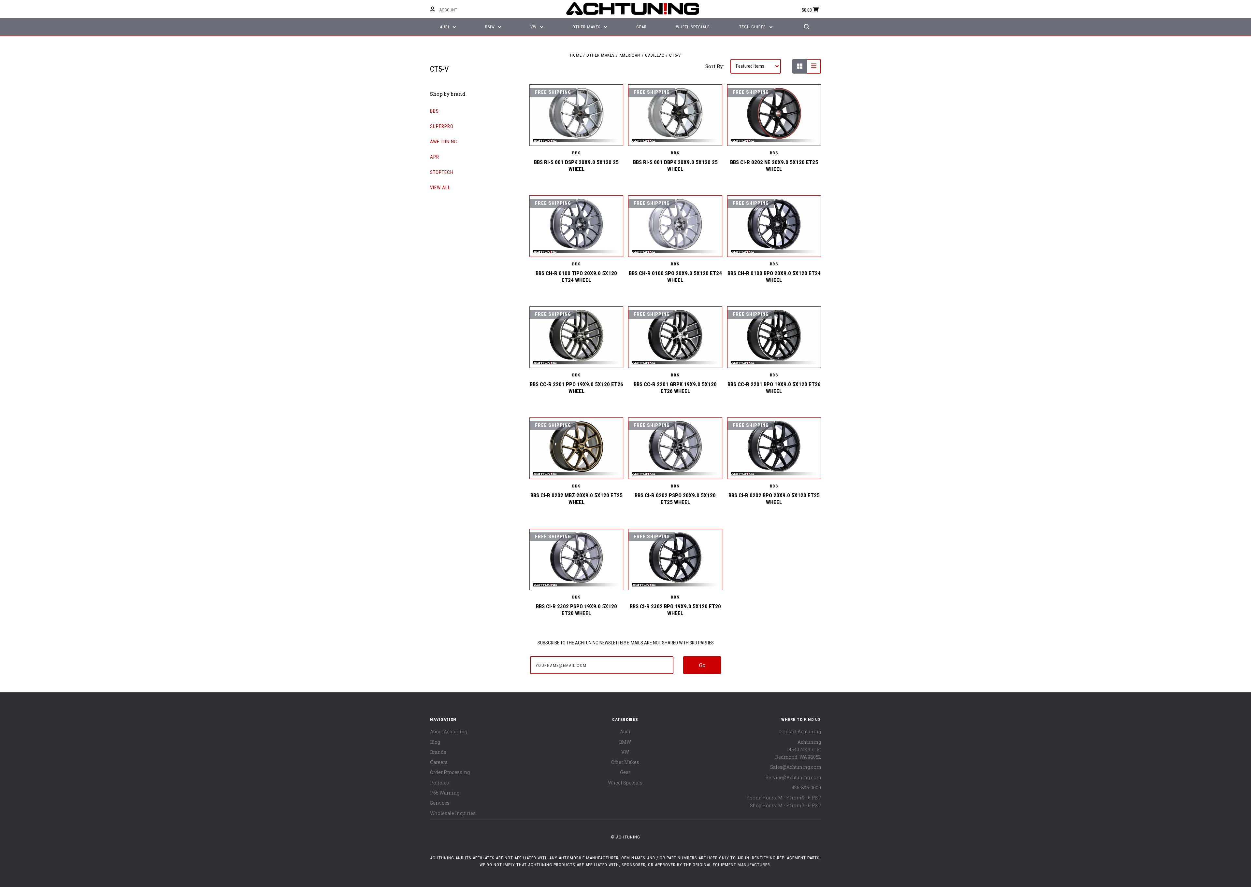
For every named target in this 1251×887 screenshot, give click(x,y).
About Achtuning (448, 731)
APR (434, 157)
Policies (439, 783)
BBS (434, 111)
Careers (439, 762)
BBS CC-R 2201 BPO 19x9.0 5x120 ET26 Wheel (774, 387)
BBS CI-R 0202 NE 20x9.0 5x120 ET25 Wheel (774, 165)
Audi (445, 26)
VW (534, 26)
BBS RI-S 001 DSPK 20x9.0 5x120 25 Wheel (576, 165)
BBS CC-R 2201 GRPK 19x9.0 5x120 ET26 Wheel (675, 387)
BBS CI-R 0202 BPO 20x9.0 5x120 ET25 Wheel (774, 498)
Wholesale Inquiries (453, 813)
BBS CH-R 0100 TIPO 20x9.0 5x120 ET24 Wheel (576, 276)
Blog (435, 742)
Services (440, 803)
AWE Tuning (443, 142)
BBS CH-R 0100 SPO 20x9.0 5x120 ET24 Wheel (675, 276)
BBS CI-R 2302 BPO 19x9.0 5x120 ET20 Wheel (675, 609)
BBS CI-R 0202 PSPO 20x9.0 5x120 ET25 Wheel (675, 498)
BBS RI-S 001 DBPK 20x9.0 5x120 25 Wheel (675, 165)
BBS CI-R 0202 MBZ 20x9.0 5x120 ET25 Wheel (576, 498)
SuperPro (441, 126)
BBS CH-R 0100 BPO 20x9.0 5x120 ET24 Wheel (774, 276)
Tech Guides (753, 26)
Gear (641, 26)
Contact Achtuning (800, 731)
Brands (438, 752)
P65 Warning (444, 793)
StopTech (441, 172)
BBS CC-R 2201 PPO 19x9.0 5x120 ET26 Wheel (576, 387)
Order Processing (450, 772)
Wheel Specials (693, 26)
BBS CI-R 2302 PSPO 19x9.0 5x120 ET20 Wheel (576, 609)
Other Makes (587, 26)
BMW (490, 26)
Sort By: (714, 66)
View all (440, 187)
